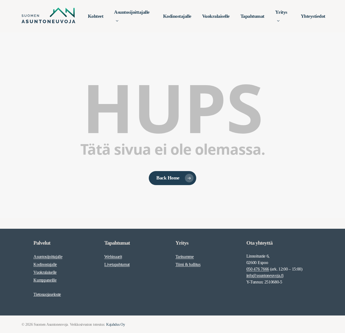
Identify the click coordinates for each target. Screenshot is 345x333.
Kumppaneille (44, 280)
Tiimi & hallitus (188, 264)
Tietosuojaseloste (47, 294)
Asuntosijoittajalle (47, 256)
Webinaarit (113, 256)
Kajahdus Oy (115, 324)
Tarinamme (184, 256)
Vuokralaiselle (45, 272)
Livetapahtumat (117, 264)
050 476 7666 (257, 269)
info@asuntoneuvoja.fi (265, 275)
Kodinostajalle (45, 264)
